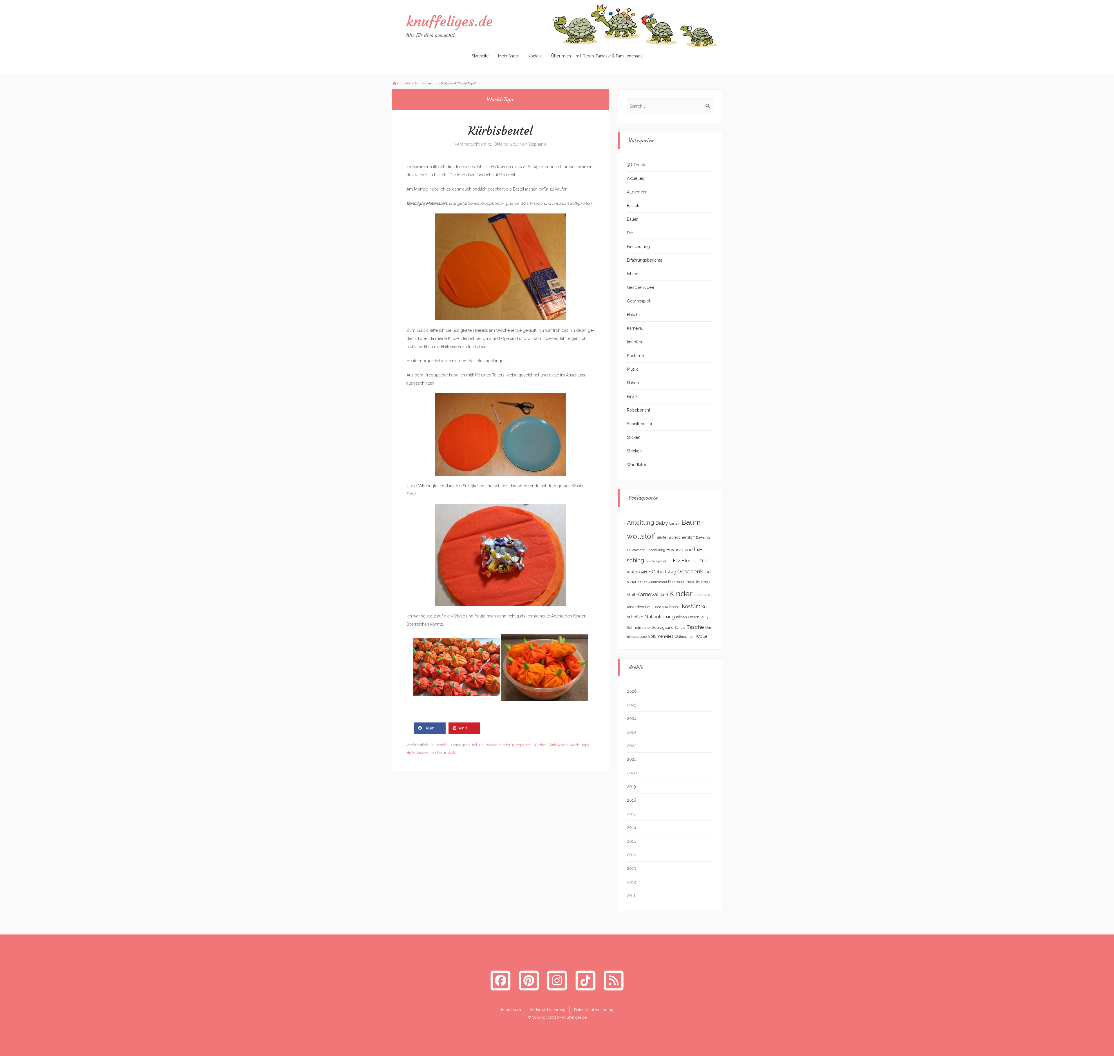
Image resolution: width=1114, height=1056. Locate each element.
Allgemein (636, 192)
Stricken (634, 451)
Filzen (632, 273)
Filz (676, 561)
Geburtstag (664, 572)
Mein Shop (508, 56)
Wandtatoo (637, 464)
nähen (681, 617)
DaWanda (703, 537)
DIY (630, 233)
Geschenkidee (640, 287)
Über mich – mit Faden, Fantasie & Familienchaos (597, 56)
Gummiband (657, 582)
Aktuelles (635, 178)
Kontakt (535, 56)
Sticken (633, 437)
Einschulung (638, 246)
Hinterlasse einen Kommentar (432, 752)
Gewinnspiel (638, 301)
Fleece (690, 561)
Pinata (632, 396)
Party (704, 617)
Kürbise (539, 745)
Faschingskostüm (658, 561)
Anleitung (640, 522)
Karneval (635, 328)
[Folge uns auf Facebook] (500, 980)
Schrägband (663, 627)
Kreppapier (521, 745)
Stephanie (537, 144)
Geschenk (690, 571)
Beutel (471, 745)
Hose (690, 582)
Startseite (480, 56)
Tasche (695, 627)
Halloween (488, 745)
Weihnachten (684, 636)
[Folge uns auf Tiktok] (585, 980)
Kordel (675, 607)
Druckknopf (636, 550)
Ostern (693, 617)
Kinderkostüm (638, 607)
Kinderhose (702, 595)
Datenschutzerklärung (593, 1010)
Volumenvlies (660, 636)
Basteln (441, 745)
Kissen (656, 607)
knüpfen (634, 342)
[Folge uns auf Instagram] (557, 980)
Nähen (633, 383)
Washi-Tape (579, 745)
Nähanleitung (659, 617)
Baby (661, 523)
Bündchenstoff (682, 537)
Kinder (504, 745)
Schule (680, 628)
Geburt (645, 572)
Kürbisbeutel (500, 131)
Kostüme (635, 355)
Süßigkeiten (557, 745)
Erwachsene (679, 549)
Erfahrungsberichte (644, 260)
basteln (674, 523)
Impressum (511, 1010)
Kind (664, 594)
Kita (665, 607)
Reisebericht (638, 410)
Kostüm (691, 606)
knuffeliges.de (449, 21)
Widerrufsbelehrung (547, 1010)
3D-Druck (636, 164)
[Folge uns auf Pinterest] (529, 980)
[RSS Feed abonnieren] (613, 980)
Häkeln (633, 314)
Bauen (633, 219)
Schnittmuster (639, 423)
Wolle (702, 636)
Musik (632, 369)
